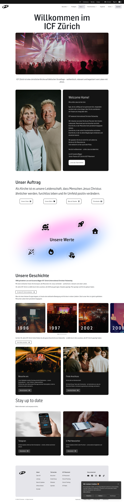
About (81, 6)
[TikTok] (104, 476)
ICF (80, 2)
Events (110, 6)
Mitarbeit (52, 482)
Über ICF (38, 475)
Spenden (118, 6)
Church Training (66, 482)
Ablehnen (100, 495)
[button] (115, 2)
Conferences (86, 2)
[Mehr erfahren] (31, 252)
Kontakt (38, 489)
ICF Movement (66, 475)
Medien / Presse (86, 499)
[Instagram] (96, 476)
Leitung (38, 479)
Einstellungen (113, 495)
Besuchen (64, 6)
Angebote (102, 6)
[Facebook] (92, 476)
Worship (92, 2)
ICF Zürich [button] (108, 2)
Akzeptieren (88, 495)
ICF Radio (64, 485)
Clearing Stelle (96, 499)
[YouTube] (88, 476)
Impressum (78, 499)
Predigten (73, 6)
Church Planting (66, 479)
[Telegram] (100, 476)
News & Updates (40, 482)
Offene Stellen (40, 485)
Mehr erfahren (86, 491)
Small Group (53, 479)
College (98, 2)
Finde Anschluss (91, 6)
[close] (118, 484)
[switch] (120, 2)
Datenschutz (105, 499)
